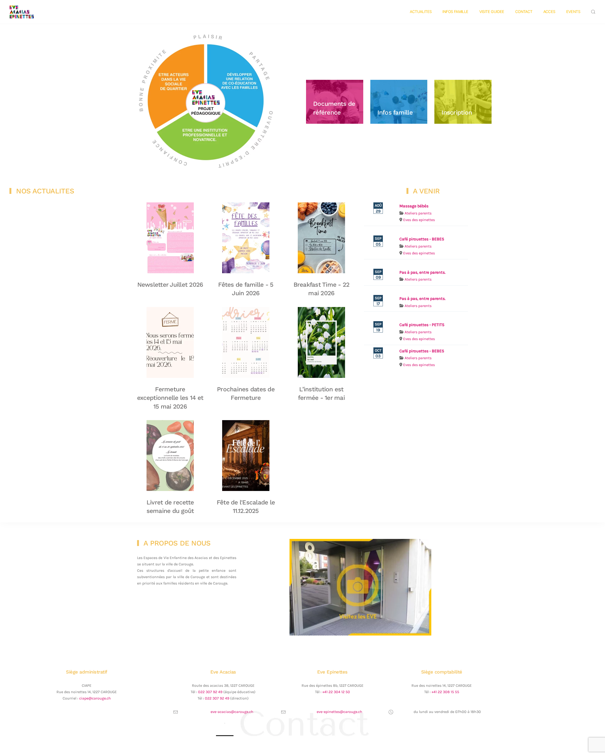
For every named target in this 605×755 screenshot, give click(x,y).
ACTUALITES (421, 11)
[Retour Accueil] (29, 12)
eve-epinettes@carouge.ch (339, 711)
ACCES (549, 11)
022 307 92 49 (210, 692)
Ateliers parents (418, 213)
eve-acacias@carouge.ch (232, 711)
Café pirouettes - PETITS (422, 324)
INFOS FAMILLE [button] (455, 11)
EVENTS (573, 11)
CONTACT (523, 11)
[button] (593, 12)
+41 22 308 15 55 (445, 692)
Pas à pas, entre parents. (422, 272)
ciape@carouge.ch (95, 698)
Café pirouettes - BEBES (421, 239)
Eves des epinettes (419, 220)
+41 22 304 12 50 (336, 692)
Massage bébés (413, 206)
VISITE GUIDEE (491, 11)
